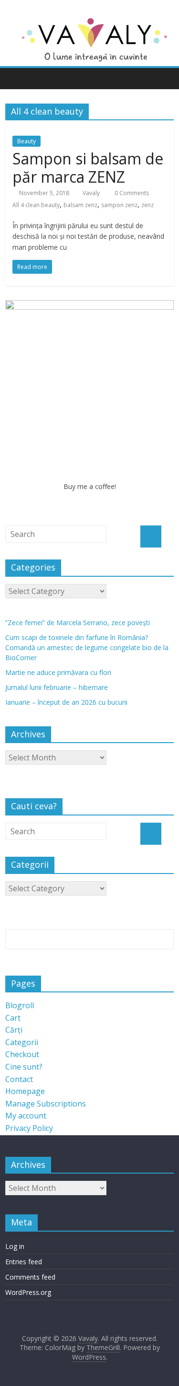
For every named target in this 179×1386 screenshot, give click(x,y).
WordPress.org (28, 1292)
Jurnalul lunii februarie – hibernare (56, 687)
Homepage (25, 1091)
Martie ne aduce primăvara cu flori (58, 672)
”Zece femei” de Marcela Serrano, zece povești (77, 622)
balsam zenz (80, 205)
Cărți (13, 1030)
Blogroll (19, 1005)
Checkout (22, 1054)
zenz (147, 205)
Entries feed (23, 1261)
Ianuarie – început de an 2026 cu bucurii (66, 702)
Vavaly (91, 193)
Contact (19, 1079)
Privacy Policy (29, 1128)
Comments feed (30, 1276)
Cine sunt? (23, 1066)
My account (25, 1115)
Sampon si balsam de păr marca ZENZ (87, 167)
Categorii (21, 1042)
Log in (14, 1246)
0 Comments (131, 193)
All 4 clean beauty (36, 205)
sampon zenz (119, 205)
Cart (13, 1018)
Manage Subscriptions (45, 1103)
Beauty (26, 141)
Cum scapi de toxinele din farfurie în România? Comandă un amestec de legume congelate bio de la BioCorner (86, 647)
